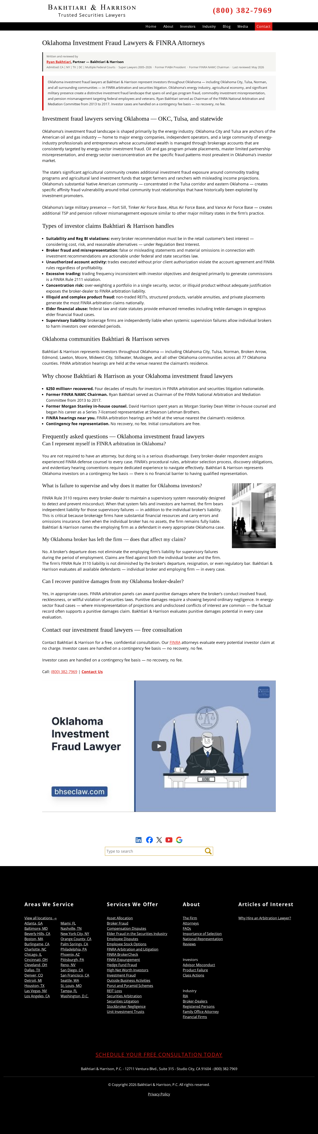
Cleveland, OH (35, 964)
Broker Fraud (117, 923)
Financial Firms (195, 1016)
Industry (209, 26)
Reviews (189, 944)
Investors (188, 26)
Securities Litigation (123, 1001)
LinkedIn (139, 840)
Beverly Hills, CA (37, 933)
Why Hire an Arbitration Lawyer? (264, 918)
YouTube (168, 839)
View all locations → (40, 918)
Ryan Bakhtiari (59, 62)
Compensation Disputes (126, 928)
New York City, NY (75, 933)
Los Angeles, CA (37, 996)
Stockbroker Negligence (126, 1006)
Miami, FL (68, 923)
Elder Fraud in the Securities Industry (137, 933)
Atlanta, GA (33, 923)
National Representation (203, 938)
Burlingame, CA (36, 944)
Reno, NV (68, 964)
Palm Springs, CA (74, 944)
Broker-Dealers (195, 1001)
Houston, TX (34, 985)
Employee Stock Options (126, 944)
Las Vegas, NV (35, 990)
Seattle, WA (70, 980)
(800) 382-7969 (242, 10)
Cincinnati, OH (36, 959)
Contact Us (92, 671)
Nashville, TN (71, 928)
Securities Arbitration (124, 996)
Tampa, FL (69, 990)
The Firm (190, 918)
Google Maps (179, 839)
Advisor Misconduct (199, 964)
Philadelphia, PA (74, 949)
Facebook (149, 839)
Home (151, 26)
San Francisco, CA (75, 975)
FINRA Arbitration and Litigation (132, 949)
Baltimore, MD (36, 928)
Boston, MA (33, 938)
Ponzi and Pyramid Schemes (130, 985)
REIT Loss (114, 990)
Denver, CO (33, 975)
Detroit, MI (33, 980)
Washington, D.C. (74, 996)
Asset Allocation (120, 918)
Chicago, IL (33, 954)
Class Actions (193, 975)
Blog (227, 26)
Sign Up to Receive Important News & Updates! (159, 830)
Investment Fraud (121, 975)
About (168, 26)
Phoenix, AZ (70, 954)
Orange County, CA (76, 938)
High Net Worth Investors (127, 970)
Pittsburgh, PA (72, 959)
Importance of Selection (202, 933)
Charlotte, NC (35, 949)
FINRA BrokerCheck (122, 954)
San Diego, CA (72, 970)
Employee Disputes (122, 938)
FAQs (187, 928)
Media (243, 26)
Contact (264, 26)
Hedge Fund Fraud (122, 964)
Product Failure (195, 970)
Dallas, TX (32, 970)
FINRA (175, 642)
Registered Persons (199, 1006)
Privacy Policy (159, 1094)
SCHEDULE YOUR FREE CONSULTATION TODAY (159, 1054)
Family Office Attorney (201, 1011)
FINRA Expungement (123, 959)
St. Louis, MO (71, 985)
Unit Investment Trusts (125, 1011)
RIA (185, 996)
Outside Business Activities (128, 980)
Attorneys (191, 923)
